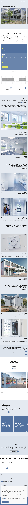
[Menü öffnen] (1, 1)
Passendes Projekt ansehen (7, 89)
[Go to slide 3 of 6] (3, 25)
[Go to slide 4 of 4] (15, 433)
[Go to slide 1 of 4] (13, 433)
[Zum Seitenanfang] (2, 474)
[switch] (10, 498)
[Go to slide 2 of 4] (14, 433)
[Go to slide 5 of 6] (4, 25)
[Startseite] (23, 1)
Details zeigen (24, 498)
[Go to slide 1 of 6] (2, 25)
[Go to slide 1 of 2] (2, 156)
